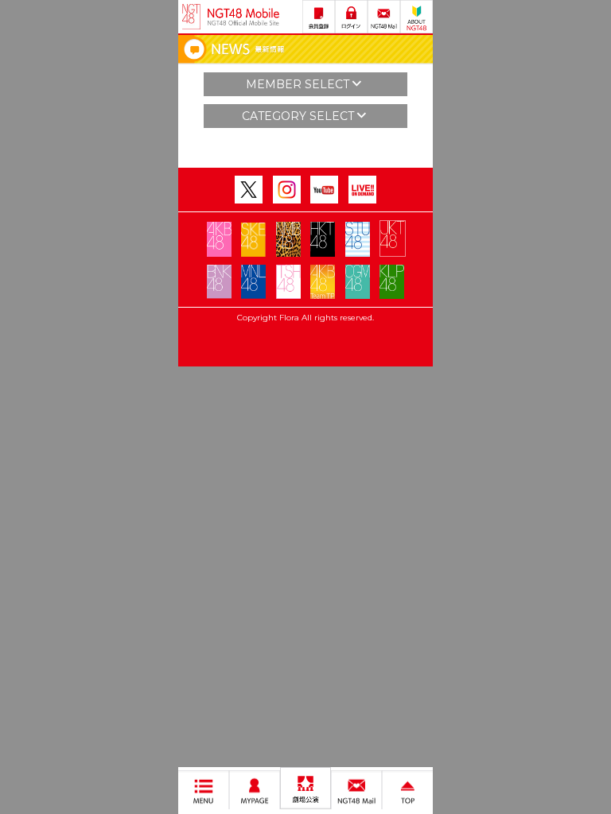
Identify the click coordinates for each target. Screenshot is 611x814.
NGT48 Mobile (243, 16)
